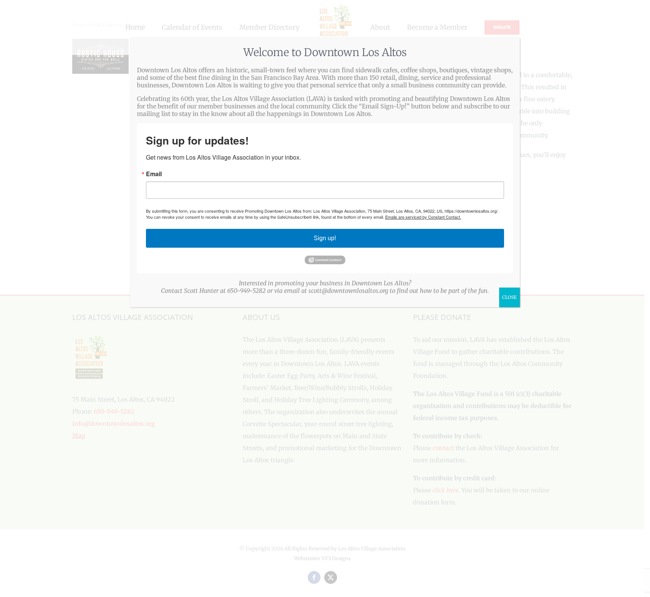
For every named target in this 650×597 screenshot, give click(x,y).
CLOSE (509, 297)
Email (154, 174)
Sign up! (325, 238)
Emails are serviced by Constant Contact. (423, 217)
